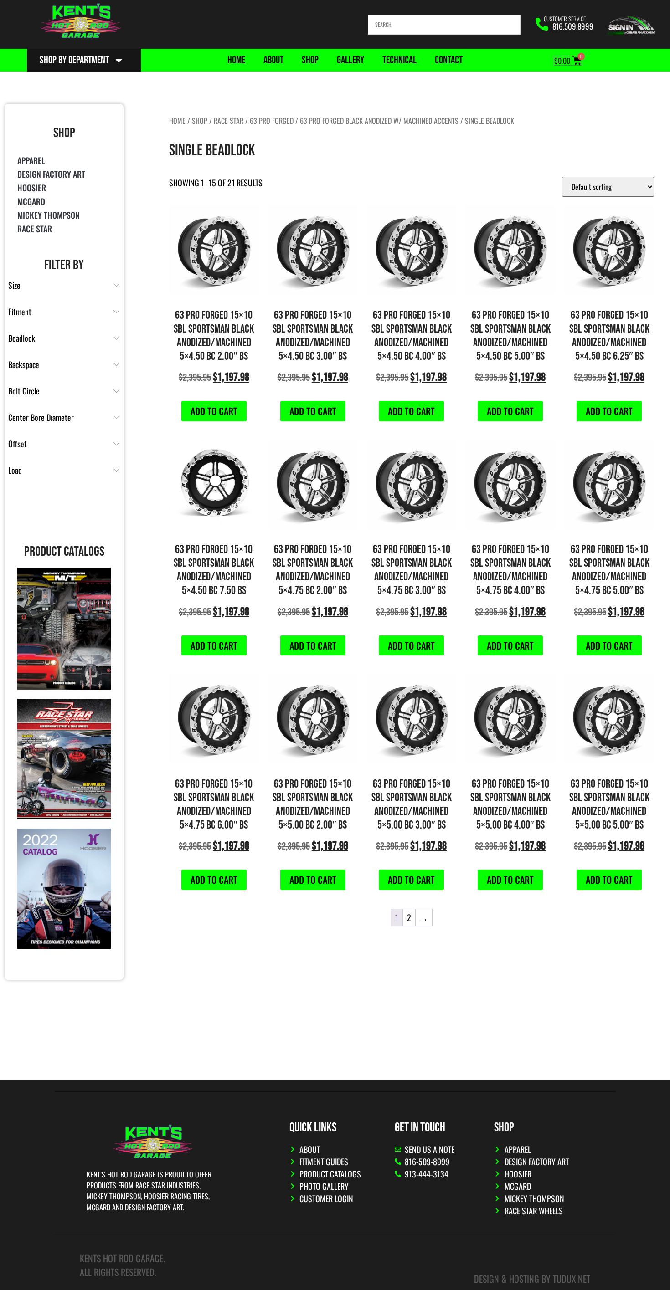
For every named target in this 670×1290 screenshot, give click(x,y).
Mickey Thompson (48, 215)
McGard (31, 201)
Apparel (31, 160)
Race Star (34, 229)
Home (236, 60)
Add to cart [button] (214, 411)
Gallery (350, 60)
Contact (449, 60)
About (273, 60)
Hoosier (31, 188)
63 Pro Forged (272, 120)
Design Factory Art (51, 174)
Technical (399, 60)
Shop (310, 60)
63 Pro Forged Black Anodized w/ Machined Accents (379, 120)
